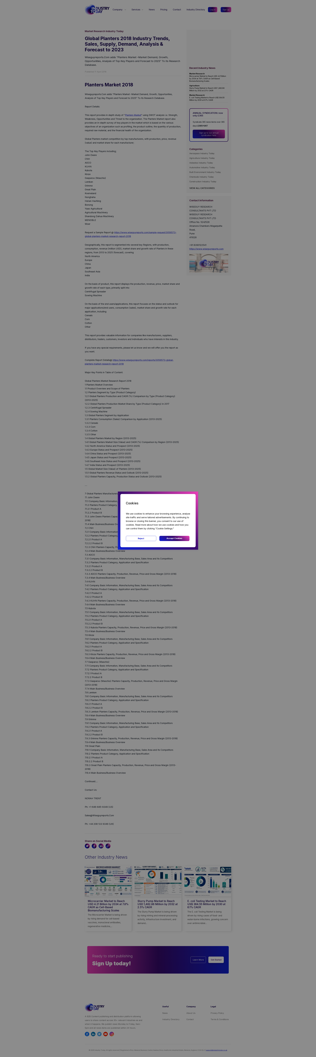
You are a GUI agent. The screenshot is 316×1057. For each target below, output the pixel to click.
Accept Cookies (174, 538)
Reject (141, 538)
